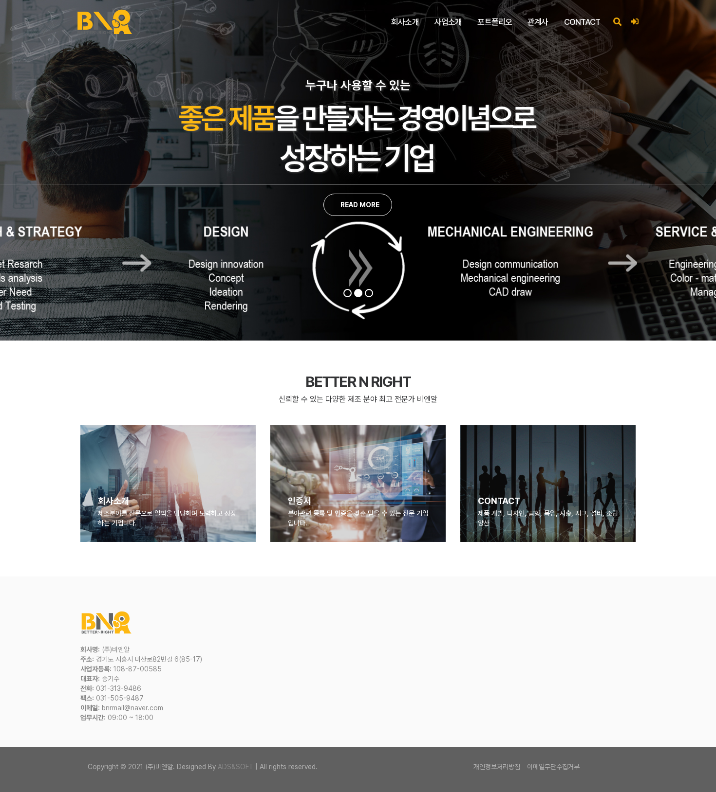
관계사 (538, 22)
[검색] (617, 22)
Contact (582, 22)
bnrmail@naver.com (132, 708)
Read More (359, 205)
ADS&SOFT (235, 767)
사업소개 (448, 22)
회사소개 (405, 22)
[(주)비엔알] (104, 22)
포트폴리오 (494, 22)
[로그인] (634, 22)
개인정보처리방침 (496, 767)
